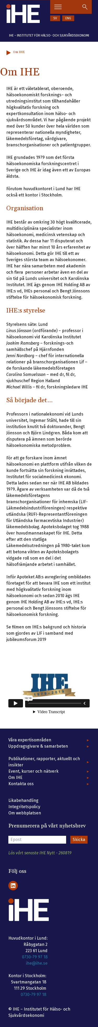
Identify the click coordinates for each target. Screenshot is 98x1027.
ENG (68, 18)
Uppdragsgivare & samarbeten (38, 746)
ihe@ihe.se (37, 963)
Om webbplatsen (24, 812)
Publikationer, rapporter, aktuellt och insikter (44, 761)
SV (55, 18)
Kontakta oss (21, 783)
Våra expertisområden (29, 739)
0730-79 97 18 (35, 956)
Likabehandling (23, 800)
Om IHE (15, 777)
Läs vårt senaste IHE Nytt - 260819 (39, 852)
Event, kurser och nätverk (33, 771)
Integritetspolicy (24, 806)
